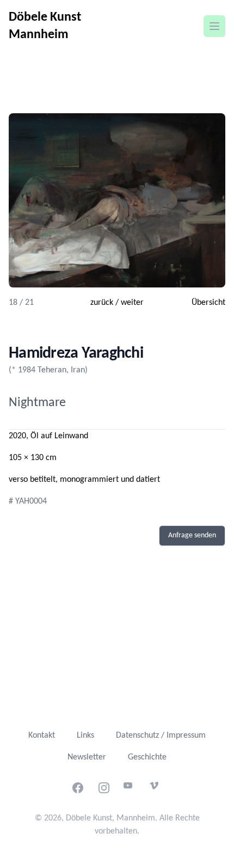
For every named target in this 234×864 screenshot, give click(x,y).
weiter (132, 302)
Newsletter (86, 757)
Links (85, 735)
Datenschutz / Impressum (161, 735)
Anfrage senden (192, 535)
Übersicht (208, 302)
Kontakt (41, 735)
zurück (101, 302)
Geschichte (147, 757)
